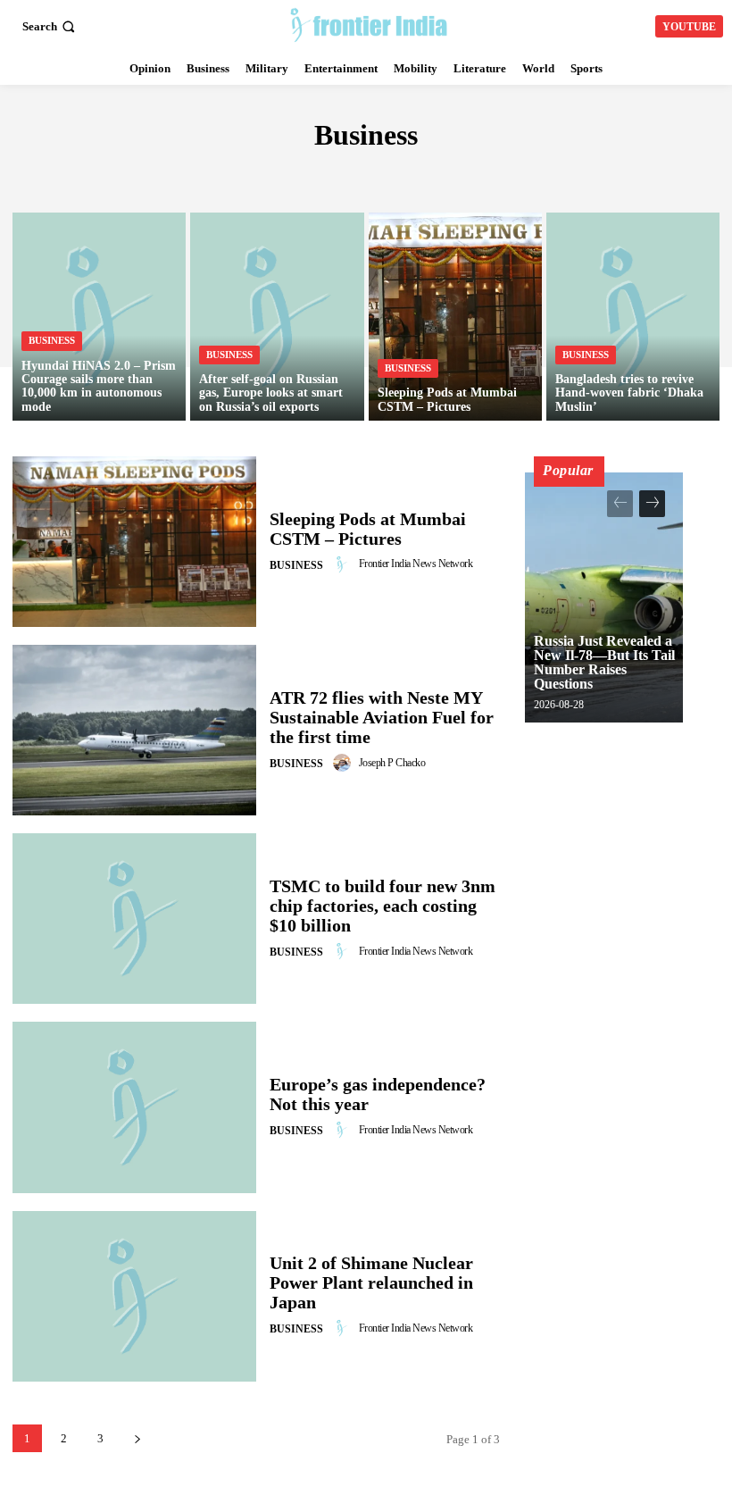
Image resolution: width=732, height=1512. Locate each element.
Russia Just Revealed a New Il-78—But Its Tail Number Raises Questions (604, 662)
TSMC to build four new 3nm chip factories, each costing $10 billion (382, 905)
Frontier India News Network (416, 563)
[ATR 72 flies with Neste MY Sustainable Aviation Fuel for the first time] (134, 730)
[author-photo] (344, 564)
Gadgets (281, 173)
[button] (50, 26)
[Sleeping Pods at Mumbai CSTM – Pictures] (455, 317)
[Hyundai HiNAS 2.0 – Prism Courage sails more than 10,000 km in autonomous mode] (99, 317)
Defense (209, 173)
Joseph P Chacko (392, 762)
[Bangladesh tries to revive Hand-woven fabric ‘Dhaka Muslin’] (633, 317)
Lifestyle (359, 173)
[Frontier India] (368, 24)
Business (52, 340)
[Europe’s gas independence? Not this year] (134, 1107)
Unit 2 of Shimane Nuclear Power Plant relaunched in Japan (371, 1282)
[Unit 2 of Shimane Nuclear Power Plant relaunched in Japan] (134, 1296)
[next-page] (137, 1438)
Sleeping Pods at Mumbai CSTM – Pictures (368, 528)
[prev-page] (620, 503)
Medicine (439, 173)
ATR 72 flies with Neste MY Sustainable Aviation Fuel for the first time (382, 717)
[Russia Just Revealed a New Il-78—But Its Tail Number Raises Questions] (604, 597)
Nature (509, 173)
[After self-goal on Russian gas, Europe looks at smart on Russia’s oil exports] (276, 317)
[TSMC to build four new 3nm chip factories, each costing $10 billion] (134, 918)
